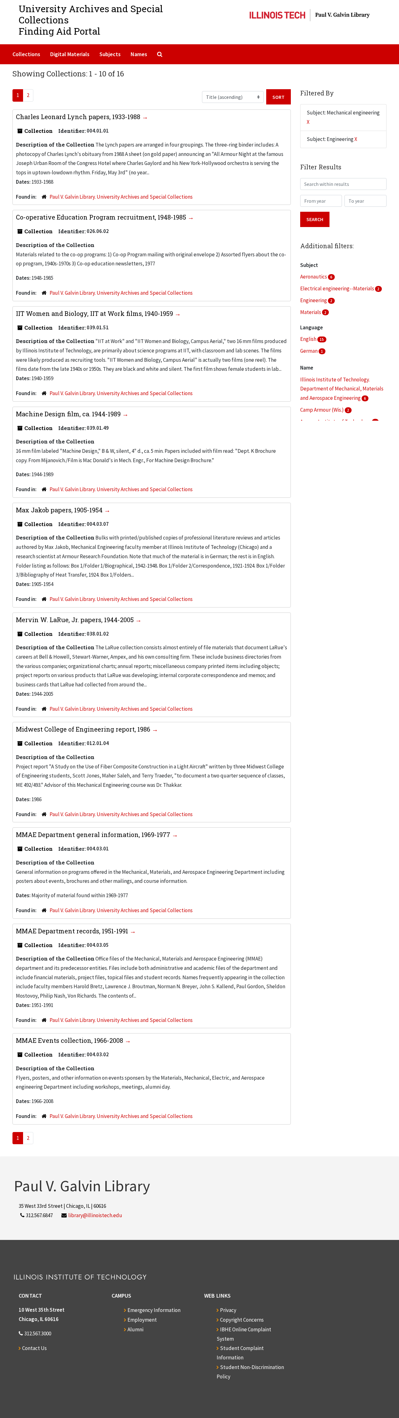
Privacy (228, 1310)
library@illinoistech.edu (95, 1215)
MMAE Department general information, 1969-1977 (94, 834)
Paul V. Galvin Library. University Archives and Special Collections (121, 196)
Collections (26, 54)
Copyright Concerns (242, 1319)
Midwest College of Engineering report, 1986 (84, 729)
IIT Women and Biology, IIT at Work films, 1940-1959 (95, 313)
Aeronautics (314, 276)
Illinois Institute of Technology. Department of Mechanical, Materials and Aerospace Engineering (341, 389)
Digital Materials (69, 54)
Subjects (110, 54)
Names (139, 54)
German (309, 350)
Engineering (314, 300)
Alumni (135, 1329)
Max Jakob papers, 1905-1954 (60, 510)
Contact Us (34, 1348)
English (308, 339)
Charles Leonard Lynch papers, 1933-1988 (79, 117)
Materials (311, 312)
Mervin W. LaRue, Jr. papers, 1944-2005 (75, 620)
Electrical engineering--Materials (337, 288)
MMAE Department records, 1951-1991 (73, 931)
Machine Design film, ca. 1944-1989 (69, 414)
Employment (142, 1319)
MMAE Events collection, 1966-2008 (70, 1040)
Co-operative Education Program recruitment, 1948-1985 (102, 217)
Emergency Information (153, 1310)
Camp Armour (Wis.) (322, 409)
